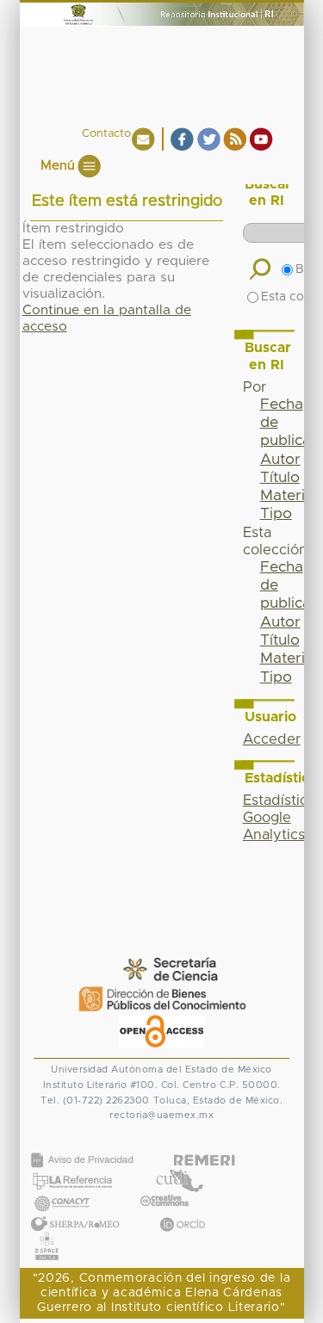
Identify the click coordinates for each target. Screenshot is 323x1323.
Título (280, 477)
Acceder (272, 739)
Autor (280, 459)
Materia (287, 496)
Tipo (276, 514)
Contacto (106, 133)
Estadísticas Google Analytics (282, 818)
